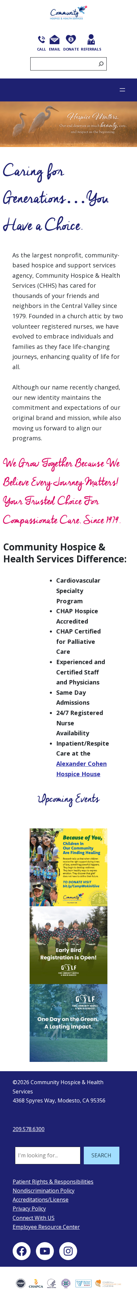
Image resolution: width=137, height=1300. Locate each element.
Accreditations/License (40, 1199)
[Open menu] (122, 90)
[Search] (101, 64)
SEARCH (101, 1155)
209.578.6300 (29, 1129)
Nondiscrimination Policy (43, 1190)
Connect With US (34, 1218)
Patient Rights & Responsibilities (53, 1181)
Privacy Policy (29, 1208)
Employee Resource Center (46, 1226)
